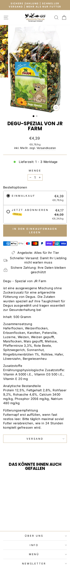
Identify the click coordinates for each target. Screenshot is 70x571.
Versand (35, 438)
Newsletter (34, 563)
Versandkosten (46, 147)
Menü (34, 554)
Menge (35, 170)
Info (34, 545)
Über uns (34, 535)
